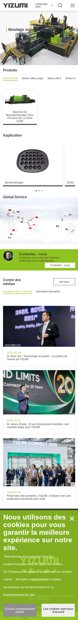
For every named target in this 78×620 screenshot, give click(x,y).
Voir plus (64, 281)
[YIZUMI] (15, 5)
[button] (36, 190)
